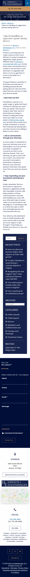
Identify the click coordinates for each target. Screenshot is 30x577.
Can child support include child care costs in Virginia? (14, 285)
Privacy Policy (23, 568)
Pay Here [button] (15, 528)
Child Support (13, 318)
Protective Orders (15, 337)
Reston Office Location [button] (15, 475)
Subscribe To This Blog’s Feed (13, 348)
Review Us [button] (15, 558)
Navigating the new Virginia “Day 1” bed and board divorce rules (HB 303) (15, 275)
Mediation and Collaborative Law (13, 326)
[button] (27, 3)
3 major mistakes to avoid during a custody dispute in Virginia (15, 264)
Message (5, 406)
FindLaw (16, 572)
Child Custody (14, 314)
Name (4, 378)
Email (4, 397)
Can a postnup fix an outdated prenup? (15, 292)
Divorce (6, 50)
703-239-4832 (15, 9)
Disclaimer (6, 429)
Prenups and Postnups (12, 332)
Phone (4, 388)
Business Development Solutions (15, 570)
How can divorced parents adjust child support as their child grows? (14, 253)
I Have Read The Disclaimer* (13, 433)
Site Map (14, 568)
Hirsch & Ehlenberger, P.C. (17, 563)
